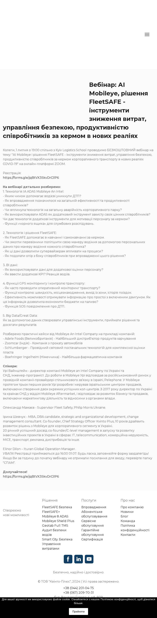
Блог (124, 516)
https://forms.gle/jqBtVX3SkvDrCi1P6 (31, 177)
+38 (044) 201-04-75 (78, 588)
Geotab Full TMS (55, 525)
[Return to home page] (60, 34)
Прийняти (78, 611)
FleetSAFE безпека (57, 507)
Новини (127, 512)
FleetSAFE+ (51, 512)
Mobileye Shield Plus (58, 521)
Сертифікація (92, 539)
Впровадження (93, 507)
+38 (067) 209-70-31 (78, 592)
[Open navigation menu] (147, 34)
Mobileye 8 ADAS (55, 516)
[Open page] (19, 502)
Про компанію (132, 507)
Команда (128, 521)
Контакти (128, 535)
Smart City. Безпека (57, 539)
